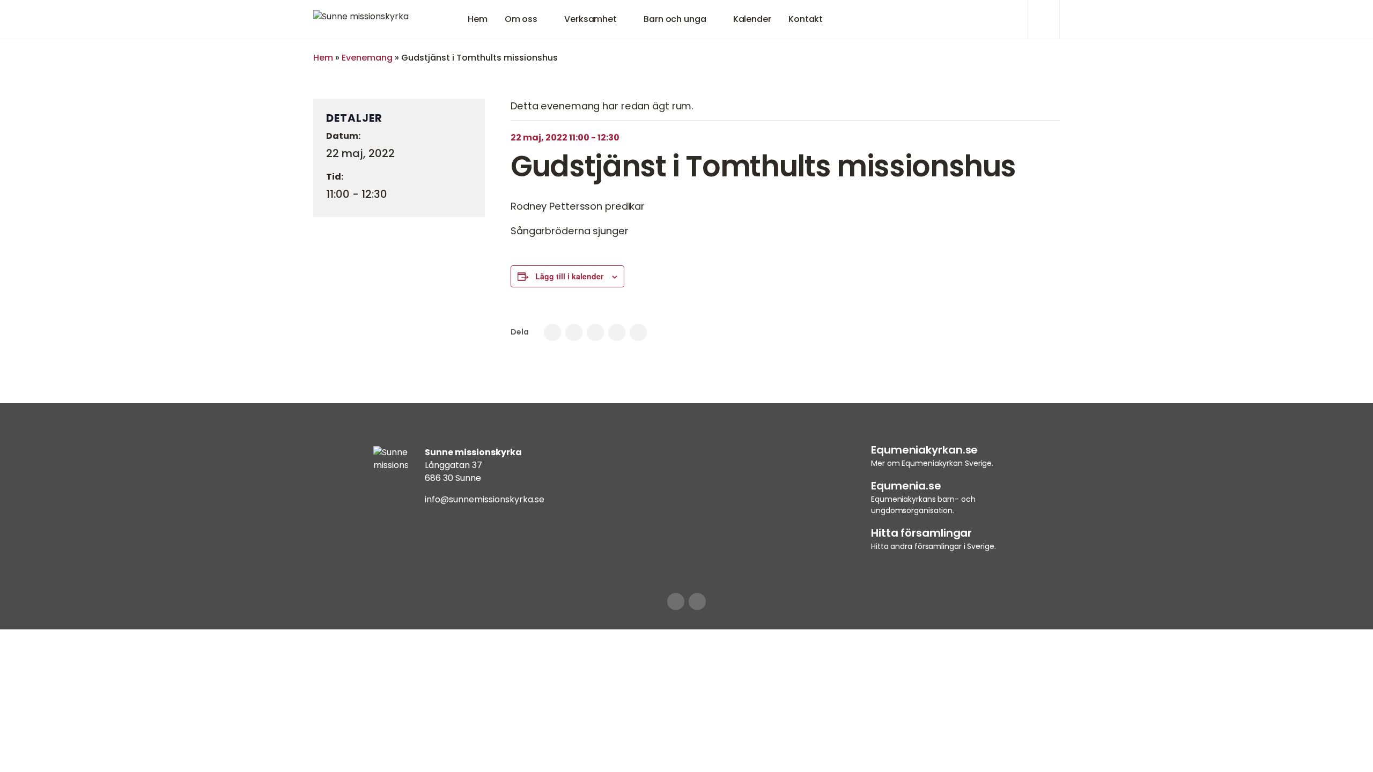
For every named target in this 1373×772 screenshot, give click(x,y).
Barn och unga (675, 19)
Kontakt (805, 19)
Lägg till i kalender (569, 276)
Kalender (752, 19)
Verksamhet (590, 19)
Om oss (521, 19)
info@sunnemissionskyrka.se (484, 499)
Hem (478, 19)
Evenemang (367, 57)
